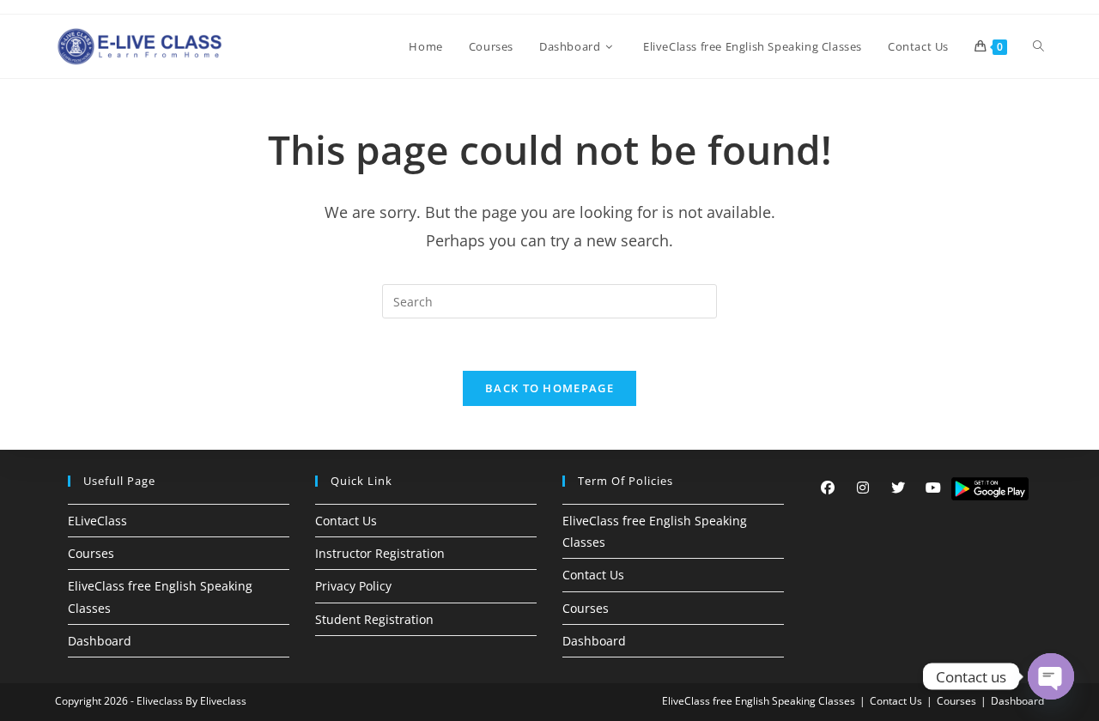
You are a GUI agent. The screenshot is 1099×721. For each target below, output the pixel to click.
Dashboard (99, 641)
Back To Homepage (549, 388)
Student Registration (374, 619)
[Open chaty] (1051, 676)
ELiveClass (97, 520)
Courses (91, 553)
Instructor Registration (380, 553)
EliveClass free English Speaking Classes (758, 701)
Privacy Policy (353, 586)
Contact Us (346, 520)
